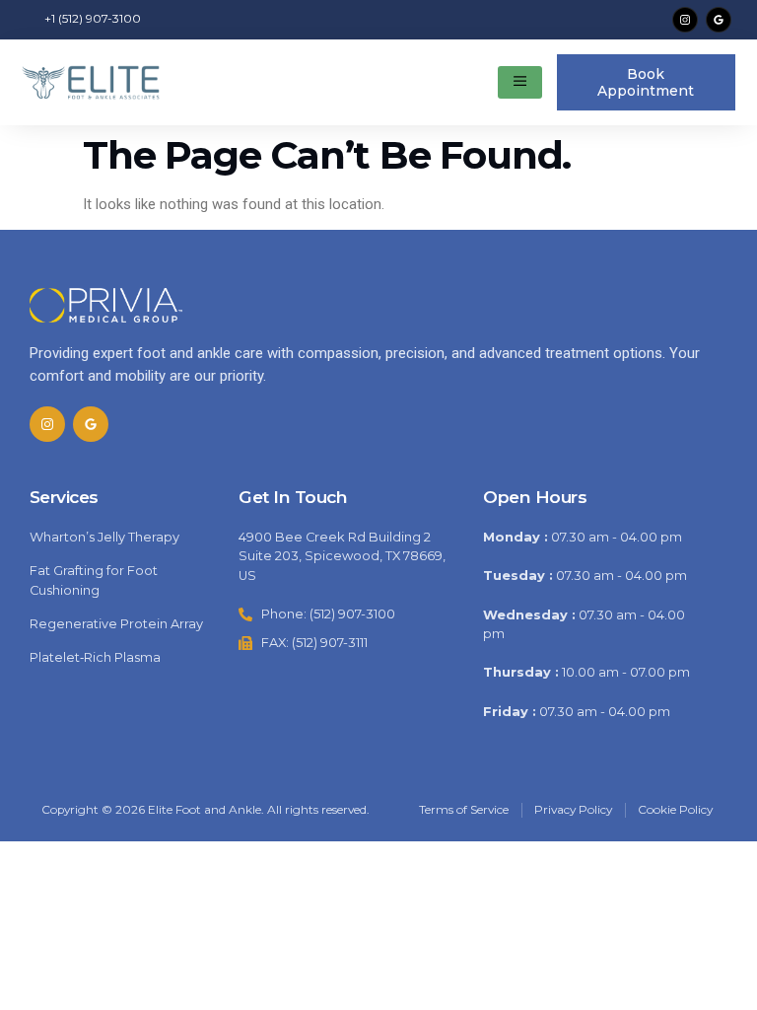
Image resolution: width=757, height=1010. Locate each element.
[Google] (718, 20)
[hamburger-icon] (520, 83)
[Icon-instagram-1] (685, 20)
